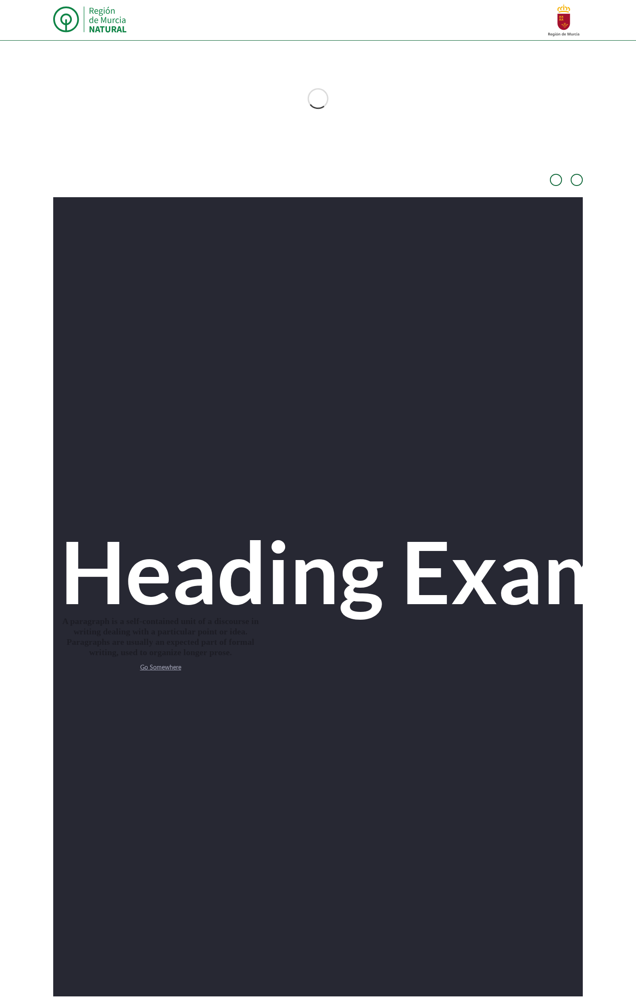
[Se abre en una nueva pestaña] (563, 19)
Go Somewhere (160, 668)
